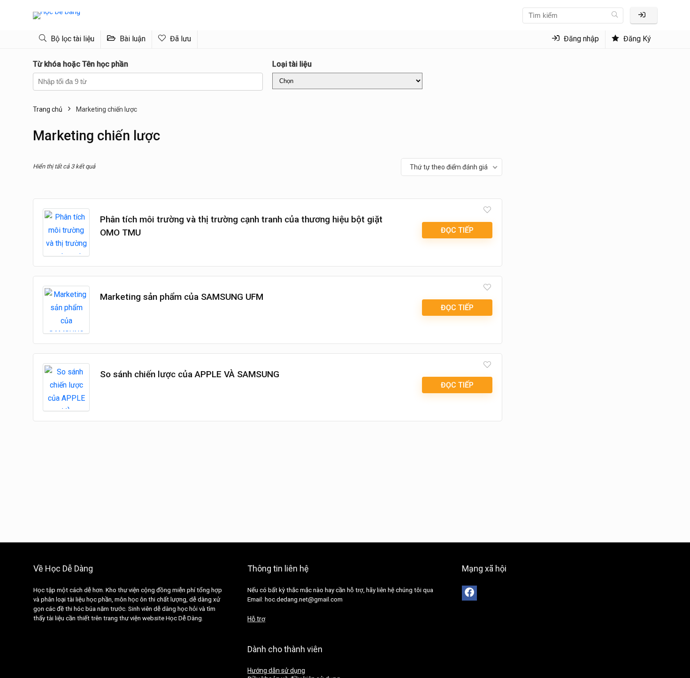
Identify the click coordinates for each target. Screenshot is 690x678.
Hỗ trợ (256, 619)
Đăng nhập (580, 38)
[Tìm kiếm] (614, 15)
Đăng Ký (636, 38)
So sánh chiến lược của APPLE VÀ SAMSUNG (189, 374)
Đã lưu (179, 38)
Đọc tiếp (457, 230)
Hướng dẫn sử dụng (276, 670)
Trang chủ (47, 109)
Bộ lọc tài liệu (71, 38)
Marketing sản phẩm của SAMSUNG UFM (181, 296)
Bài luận (132, 38)
